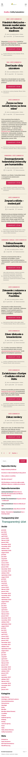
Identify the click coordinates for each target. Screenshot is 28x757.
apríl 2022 (4, 634)
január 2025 (4, 567)
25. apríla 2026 (8, 342)
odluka (4, 189)
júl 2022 (3, 628)
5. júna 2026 (9, 36)
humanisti (21, 272)
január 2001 (4, 689)
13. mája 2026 (10, 74)
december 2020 (6, 667)
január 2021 (4, 665)
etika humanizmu (10, 272)
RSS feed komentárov (7, 743)
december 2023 (6, 593)
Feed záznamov (6, 741)
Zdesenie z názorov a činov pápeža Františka (14, 293)
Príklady (3, 719)
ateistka (9, 441)
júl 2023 (3, 603)
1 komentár (20, 209)
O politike (4, 713)
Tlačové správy (6, 723)
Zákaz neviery (14, 416)
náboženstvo (19, 275)
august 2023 (5, 601)
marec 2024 (5, 587)
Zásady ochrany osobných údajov (9, 754)
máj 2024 (4, 583)
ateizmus (13, 441)
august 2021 (5, 650)
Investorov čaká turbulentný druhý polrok (13, 472)
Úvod (2, 725)
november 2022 (6, 620)
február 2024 (5, 589)
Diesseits (9, 187)
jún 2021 (3, 654)
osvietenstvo (17, 403)
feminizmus (6, 147)
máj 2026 (4, 534)
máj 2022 (4, 632)
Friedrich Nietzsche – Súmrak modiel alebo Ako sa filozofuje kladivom (14, 26)
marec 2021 (4, 661)
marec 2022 (4, 636)
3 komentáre (20, 74)
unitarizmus (21, 231)
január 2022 (4, 640)
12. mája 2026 (9, 114)
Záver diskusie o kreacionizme (14, 335)
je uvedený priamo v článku (16, 34)
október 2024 (5, 573)
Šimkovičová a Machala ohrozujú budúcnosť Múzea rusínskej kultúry (11, 493)
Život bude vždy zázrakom (14, 67)
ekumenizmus (6, 322)
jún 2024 (4, 581)
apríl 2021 (4, 659)
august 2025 (5, 552)
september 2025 (6, 550)
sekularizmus (18, 189)
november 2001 (6, 685)
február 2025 (5, 565)
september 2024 (6, 575)
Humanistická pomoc (7, 701)
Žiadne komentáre (19, 36)
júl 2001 (3, 687)
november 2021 (6, 644)
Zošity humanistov (16, 19)
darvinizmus (6, 91)
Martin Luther (13, 322)
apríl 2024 (4, 585)
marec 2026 (5, 538)
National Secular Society (8, 391)
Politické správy (6, 717)
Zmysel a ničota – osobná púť (14, 202)
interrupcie (17, 147)
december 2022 (6, 618)
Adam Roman (5, 697)
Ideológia (4, 705)
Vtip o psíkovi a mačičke (8, 476)
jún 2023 (4, 605)
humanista (5, 443)
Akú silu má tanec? (6, 479)
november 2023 (6, 595)
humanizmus (21, 187)
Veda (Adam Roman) (7, 730)
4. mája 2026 (9, 251)
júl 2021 (3, 652)
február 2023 (5, 614)
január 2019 (4, 673)
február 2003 (5, 681)
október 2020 (5, 671)
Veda (8, 62)
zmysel (5, 233)
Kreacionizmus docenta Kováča (11, 351)
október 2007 (5, 679)
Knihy (8, 19)
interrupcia (12, 147)
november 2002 (6, 683)
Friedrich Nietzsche (8, 53)
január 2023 (4, 616)
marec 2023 (5, 612)
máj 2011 (4, 675)
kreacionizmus (20, 361)
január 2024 (4, 591)
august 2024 (5, 577)
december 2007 (6, 677)
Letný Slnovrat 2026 (19, 508)
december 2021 (6, 642)
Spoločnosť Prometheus (16, 278)
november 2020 (6, 669)
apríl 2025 (4, 560)
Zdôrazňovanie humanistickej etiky (14, 245)
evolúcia (12, 91)
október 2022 (5, 622)
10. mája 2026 (10, 209)
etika (4, 272)
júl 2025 (3, 554)
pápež (18, 322)
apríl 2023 (4, 609)
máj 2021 (4, 656)
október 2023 (5, 597)
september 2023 (6, 599)
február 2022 (5, 638)
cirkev (4, 187)
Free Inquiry (6, 229)
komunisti (23, 147)
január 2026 (4, 542)
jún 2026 (4, 532)
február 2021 (5, 663)
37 (9, 453)
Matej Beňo (12, 275)
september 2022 (6, 624)
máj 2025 (4, 558)
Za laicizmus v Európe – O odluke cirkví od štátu (14, 376)
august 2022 (5, 626)
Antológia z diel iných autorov (10, 699)
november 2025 (6, 546)
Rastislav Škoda (12, 41)
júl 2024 (3, 579)
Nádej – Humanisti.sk (7, 512)
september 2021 (6, 648)
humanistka (17, 443)
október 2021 (5, 646)
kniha (14, 53)
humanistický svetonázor (15, 229)
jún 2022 (3, 630)
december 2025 (6, 544)
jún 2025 (4, 556)
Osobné (3, 715)
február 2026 (5, 540)
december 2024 (6, 569)
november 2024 (6, 571)
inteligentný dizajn (12, 361)
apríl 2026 (4, 536)
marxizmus (6, 148)
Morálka (12, 239)
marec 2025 (5, 562)
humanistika (14, 187)
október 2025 (5, 548)
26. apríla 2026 (8, 301)
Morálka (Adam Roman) (8, 711)
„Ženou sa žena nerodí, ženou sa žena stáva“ (14, 106)
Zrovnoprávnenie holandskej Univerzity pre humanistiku (14, 161)
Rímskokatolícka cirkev (16, 277)
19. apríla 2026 (10, 384)
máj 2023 (4, 607)
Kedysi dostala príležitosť (8, 469)
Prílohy (3, 721)
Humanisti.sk (9, 751)
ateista (5, 441)
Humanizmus (8, 155)
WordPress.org (5, 745)
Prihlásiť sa (4, 739)
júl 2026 (3, 530)
